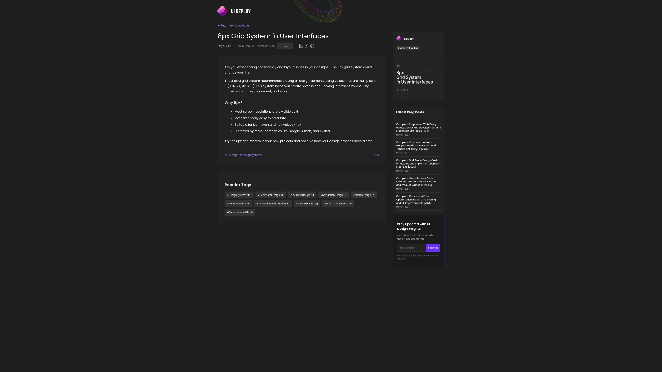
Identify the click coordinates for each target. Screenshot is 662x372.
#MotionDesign (363, 195)
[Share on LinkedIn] (301, 46)
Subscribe (433, 247)
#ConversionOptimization (272, 203)
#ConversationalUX (240, 212)
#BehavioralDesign (270, 195)
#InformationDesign (338, 203)
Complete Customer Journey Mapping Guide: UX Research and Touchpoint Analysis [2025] (416, 147)
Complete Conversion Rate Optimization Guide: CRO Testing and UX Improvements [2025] (416, 201)
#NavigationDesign (333, 195)
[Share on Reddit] (312, 46)
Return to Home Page (234, 25)
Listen (286, 46)
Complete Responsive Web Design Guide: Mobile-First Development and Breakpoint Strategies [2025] (418, 129)
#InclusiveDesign (302, 195)
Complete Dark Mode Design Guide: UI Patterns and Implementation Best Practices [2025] (418, 165)
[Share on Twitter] (306, 46)
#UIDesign (231, 155)
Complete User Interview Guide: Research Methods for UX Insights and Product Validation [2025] (416, 183)
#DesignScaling (307, 203)
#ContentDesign (238, 203)
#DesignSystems (251, 155)
